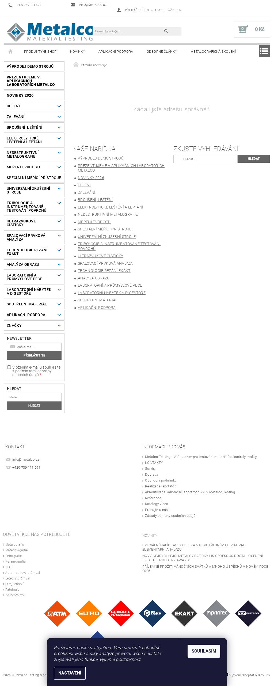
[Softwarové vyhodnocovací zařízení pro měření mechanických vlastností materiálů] (216, 613)
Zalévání (16, 117)
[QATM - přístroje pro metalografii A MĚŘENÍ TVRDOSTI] (57, 613)
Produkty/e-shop (40, 52)
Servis (150, 469)
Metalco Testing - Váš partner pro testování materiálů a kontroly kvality (201, 457)
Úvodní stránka (10, 52)
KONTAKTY (154, 463)
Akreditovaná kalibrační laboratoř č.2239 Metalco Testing (190, 492)
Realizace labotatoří (160, 486)
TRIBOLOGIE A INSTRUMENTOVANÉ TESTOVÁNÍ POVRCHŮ (26, 207)
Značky (14, 325)
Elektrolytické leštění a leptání (24, 140)
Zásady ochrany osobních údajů (170, 516)
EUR (178, 10)
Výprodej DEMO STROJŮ (30, 66)
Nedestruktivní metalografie (23, 154)
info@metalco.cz (25, 459)
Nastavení (69, 673)
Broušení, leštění (24, 127)
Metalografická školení (213, 52)
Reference (153, 498)
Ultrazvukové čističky (21, 223)
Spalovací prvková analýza (26, 237)
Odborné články (162, 52)
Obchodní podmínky (160, 480)
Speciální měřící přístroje (34, 178)
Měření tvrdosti (23, 167)
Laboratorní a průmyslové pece (24, 277)
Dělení (13, 106)
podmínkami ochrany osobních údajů (32, 373)
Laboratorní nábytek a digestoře (29, 291)
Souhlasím (204, 651)
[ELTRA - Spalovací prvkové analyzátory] (89, 613)
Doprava (151, 474)
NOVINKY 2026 (20, 95)
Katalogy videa (156, 504)
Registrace (155, 10)
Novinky (77, 52)
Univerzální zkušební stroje (28, 190)
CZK (171, 10)
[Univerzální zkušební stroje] (248, 613)
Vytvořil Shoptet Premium (249, 675)
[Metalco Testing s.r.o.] (51, 32)
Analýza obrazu (23, 264)
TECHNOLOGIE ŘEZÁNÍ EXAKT (27, 252)
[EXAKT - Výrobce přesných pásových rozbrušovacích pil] (184, 613)
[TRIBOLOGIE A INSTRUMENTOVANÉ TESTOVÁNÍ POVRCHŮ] (152, 613)
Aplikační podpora (115, 52)
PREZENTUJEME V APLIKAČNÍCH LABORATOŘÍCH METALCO (31, 81)
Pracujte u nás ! (157, 510)
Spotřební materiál (27, 304)
